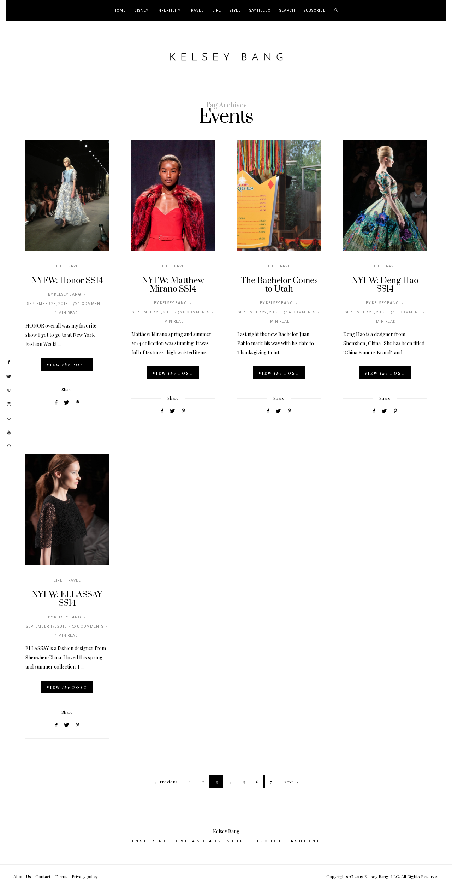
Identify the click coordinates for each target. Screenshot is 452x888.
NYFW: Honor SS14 (67, 280)
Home (119, 10)
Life (216, 10)
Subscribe (315, 10)
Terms (61, 876)
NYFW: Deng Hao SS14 (385, 284)
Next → (291, 781)
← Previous (166, 781)
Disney (141, 10)
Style (235, 10)
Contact (42, 876)
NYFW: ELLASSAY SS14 (67, 598)
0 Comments (196, 312)
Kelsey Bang (67, 294)
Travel (196, 10)
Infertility (168, 10)
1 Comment (90, 303)
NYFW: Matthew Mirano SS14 (173, 284)
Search (287, 10)
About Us (22, 876)
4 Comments (302, 312)
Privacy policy (85, 876)
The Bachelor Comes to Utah (279, 284)
